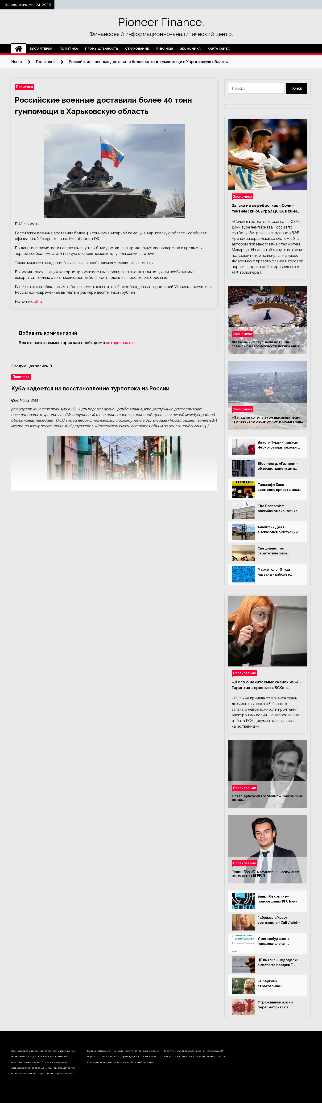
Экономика (190, 48)
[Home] (18, 48)
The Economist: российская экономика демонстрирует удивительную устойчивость (277, 508)
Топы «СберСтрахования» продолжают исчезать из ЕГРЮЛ (266, 873)
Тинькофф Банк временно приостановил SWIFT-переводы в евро (279, 487)
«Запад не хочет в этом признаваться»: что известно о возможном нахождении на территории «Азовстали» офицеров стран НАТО (266, 420)
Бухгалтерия (41, 48)
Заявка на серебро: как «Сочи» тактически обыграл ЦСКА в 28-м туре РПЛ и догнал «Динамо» (264, 208)
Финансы (164, 48)
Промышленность (101, 48)
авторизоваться (121, 343)
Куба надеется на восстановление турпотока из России (90, 388)
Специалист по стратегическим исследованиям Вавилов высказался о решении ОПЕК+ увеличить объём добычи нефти (279, 551)
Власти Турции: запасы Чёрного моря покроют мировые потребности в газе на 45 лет (279, 445)
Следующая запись (29, 366)
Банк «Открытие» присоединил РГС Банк (277, 898)
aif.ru (38, 301)
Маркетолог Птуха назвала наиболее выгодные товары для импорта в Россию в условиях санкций (277, 572)
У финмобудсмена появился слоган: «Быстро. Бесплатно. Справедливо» (276, 941)
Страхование (137, 48)
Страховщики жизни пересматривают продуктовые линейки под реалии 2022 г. (277, 1005)
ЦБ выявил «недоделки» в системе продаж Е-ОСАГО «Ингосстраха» (279, 962)
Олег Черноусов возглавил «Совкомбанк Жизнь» (267, 798)
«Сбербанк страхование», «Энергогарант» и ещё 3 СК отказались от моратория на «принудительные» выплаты (279, 984)
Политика (68, 48)
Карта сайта (219, 48)
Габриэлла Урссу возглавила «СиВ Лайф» (279, 920)
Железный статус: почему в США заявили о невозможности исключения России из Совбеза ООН (265, 344)
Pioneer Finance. (161, 22)
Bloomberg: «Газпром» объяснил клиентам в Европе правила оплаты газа (279, 466)
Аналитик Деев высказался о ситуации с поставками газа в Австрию (279, 530)
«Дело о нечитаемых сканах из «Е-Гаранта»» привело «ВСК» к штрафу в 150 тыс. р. (266, 685)
